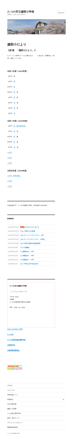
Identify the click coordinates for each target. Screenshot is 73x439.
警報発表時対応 (12, 427)
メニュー (61, 13)
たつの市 (10, 334)
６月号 (9, 152)
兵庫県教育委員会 (13, 350)
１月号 (9, 186)
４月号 (9, 163)
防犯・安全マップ (13, 418)
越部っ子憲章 (11, 409)
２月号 (9, 181)
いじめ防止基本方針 (14, 413)
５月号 (9, 158)
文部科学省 (11, 345)
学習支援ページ (12, 395)
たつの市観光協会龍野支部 (16, 340)
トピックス (11, 390)
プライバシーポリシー (15, 423)
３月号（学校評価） (14, 176)
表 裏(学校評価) (19, 126)
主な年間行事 (11, 404)
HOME (9, 385)
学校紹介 (10, 399)
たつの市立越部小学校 (20, 11)
